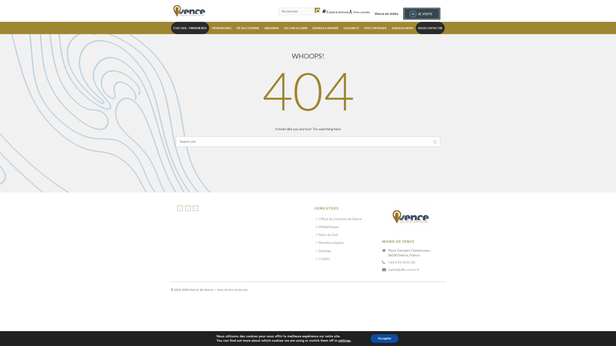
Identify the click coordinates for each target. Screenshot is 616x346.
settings (344, 341)
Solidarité (351, 28)
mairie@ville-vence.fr (403, 269)
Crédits (324, 259)
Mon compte (361, 12)
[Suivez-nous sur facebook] (180, 208)
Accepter (384, 338)
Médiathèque (329, 227)
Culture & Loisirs (296, 28)
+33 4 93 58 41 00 (401, 262)
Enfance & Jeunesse (326, 28)
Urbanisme (271, 28)
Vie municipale (221, 28)
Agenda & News (402, 28)
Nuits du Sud (328, 235)
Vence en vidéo (386, 14)
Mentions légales (331, 243)
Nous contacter (430, 28)
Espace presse (337, 12)
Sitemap (325, 251)
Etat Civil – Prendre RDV (190, 28)
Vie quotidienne (248, 28)
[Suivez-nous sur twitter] (188, 208)
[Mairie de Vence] (189, 11)
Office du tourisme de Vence (340, 219)
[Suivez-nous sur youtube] (195, 208)
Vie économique (375, 28)
